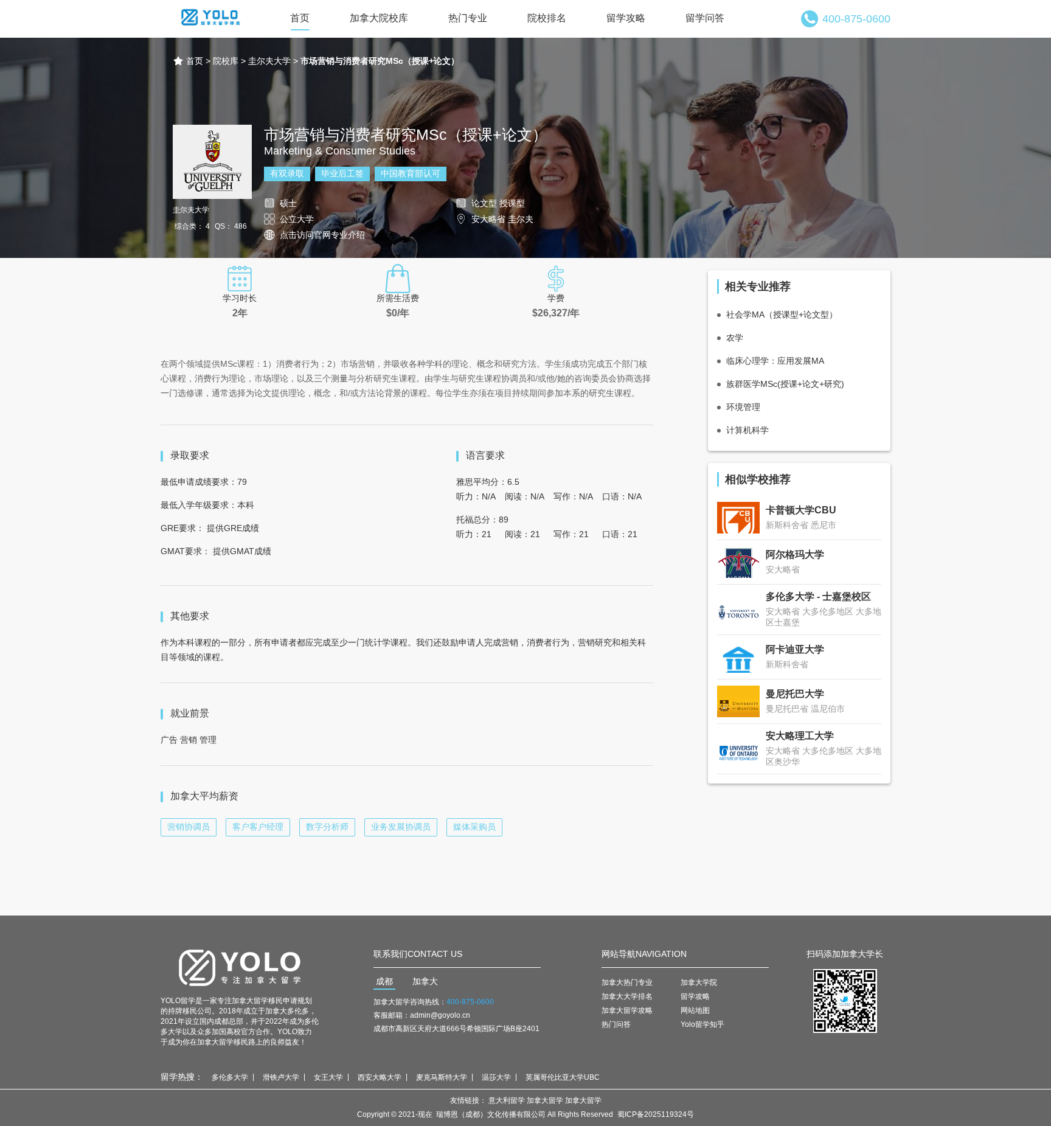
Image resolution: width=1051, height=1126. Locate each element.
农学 (734, 337)
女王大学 (328, 1077)
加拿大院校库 (379, 18)
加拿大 (425, 981)
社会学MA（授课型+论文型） (782, 314)
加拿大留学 (545, 1100)
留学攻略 (625, 18)
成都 (384, 981)
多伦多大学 (230, 1077)
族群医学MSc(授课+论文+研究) (785, 384)
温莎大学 (496, 1077)
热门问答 (616, 1024)
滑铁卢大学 (281, 1077)
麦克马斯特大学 (441, 1077)
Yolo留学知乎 (702, 1024)
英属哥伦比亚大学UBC (563, 1077)
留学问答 (704, 18)
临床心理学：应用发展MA (775, 361)
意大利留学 (506, 1100)
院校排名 (546, 18)
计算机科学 (747, 430)
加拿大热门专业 (627, 982)
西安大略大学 (379, 1077)
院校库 (225, 61)
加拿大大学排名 (627, 996)
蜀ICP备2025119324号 (655, 1114)
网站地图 (695, 1010)
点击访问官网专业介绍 (322, 235)
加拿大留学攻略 (627, 1010)
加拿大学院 (699, 982)
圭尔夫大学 (269, 61)
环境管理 (743, 407)
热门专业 (467, 18)
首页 (300, 18)
